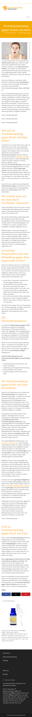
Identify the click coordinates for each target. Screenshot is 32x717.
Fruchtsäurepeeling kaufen (10, 443)
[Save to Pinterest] (25, 594)
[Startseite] (2, 33)
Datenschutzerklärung (10, 657)
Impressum (6, 653)
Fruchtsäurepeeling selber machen (17, 485)
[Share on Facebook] (6, 594)
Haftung (5, 660)
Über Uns (6, 670)
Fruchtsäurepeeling (22, 157)
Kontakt (5, 674)
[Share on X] (16, 594)
